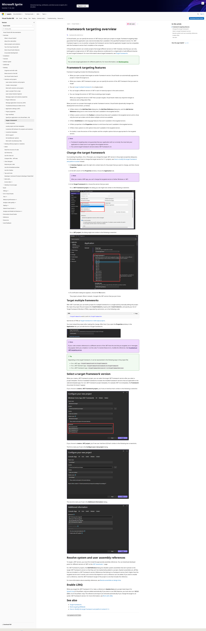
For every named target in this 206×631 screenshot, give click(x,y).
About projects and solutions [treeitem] (12, 44)
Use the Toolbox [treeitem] (9, 170)
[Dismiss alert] (202, 3)
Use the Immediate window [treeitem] (12, 167)
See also (175, 37)
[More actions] (137, 24)
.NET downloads (98, 564)
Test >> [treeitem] (5, 196)
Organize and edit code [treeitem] (11, 70)
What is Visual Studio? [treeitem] (10, 38)
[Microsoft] (3, 14)
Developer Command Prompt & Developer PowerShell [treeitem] (19, 176)
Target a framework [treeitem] (11, 120)
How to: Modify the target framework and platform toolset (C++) (89, 609)
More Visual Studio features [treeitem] (12, 50)
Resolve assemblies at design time (110, 580)
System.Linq (70, 591)
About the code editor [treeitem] (10, 41)
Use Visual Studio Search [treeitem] (11, 76)
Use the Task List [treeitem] (9, 155)
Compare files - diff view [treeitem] (11, 158)
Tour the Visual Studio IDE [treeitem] (12, 47)
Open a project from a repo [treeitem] (13, 91)
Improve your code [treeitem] (10, 164)
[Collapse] (34, 22)
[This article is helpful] (186, 43)
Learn (68, 24)
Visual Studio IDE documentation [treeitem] (12, 32)
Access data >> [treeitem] (8, 182)
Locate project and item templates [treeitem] (15, 126)
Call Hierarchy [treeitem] (8, 152)
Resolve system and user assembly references (185, 33)
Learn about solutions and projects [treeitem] (15, 82)
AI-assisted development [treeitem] (11, 53)
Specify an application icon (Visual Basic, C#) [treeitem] (18, 117)
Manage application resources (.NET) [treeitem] (16, 103)
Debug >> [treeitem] (5, 191)
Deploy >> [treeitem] (6, 205)
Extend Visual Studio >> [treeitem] (9, 208)
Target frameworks (122, 53)
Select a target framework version (182, 31)
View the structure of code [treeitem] (12, 149)
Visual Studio (75, 24)
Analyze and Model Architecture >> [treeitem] (12, 211)
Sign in (202, 14)
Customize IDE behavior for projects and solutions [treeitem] (19, 129)
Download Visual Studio (196, 18)
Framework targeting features (181, 27)
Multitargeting (123, 62)
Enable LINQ (176, 35)
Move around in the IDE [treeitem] (11, 73)
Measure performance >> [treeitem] (10, 199)
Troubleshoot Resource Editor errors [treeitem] (15, 105)
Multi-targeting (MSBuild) (77, 607)
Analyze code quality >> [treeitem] (9, 202)
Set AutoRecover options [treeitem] (12, 138)
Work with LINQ (107, 596)
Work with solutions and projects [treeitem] (14, 88)
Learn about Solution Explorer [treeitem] (14, 94)
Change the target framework (181, 29)
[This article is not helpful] (188, 43)
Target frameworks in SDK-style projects (92, 321)
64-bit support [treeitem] (10, 135)
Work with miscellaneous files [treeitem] (14, 141)
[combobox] (18, 25)
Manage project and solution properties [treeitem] (16, 97)
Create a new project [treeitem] (11, 85)
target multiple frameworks (83, 87)
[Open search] (198, 14)
